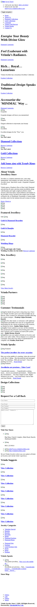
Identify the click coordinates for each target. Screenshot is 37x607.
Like (6, 596)
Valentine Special (10, 529)
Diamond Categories (7, 44)
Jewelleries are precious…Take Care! (15, 367)
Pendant (7, 552)
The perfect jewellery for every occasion (16, 353)
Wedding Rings (7, 243)
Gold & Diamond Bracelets (12, 221)
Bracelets (7, 534)
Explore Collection (7, 78)
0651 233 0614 (23, 5)
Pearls (6, 548)
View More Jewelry (7, 288)
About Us (8, 17)
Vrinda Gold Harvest (11, 24)
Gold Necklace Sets (11, 547)
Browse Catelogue (6, 145)
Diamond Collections (11, 19)
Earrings (7, 545)
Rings (6, 550)
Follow (7, 595)
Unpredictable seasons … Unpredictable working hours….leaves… (19, 568)
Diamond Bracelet (8, 236)
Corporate (8, 22)
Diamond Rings (10, 540)
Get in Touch (9, 1)
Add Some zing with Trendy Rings (18, 163)
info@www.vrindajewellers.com (15, 8)
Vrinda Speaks (9, 26)
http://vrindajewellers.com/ (17, 451)
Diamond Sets (9, 543)
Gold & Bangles (7, 228)
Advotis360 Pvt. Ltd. (17, 605)
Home (7, 15)
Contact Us (8, 28)
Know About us (6, 201)
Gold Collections (10, 21)
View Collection (7, 468)
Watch (7, 600)
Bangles (7, 531)
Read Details (18, 362)
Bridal (7, 536)
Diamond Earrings (10, 538)
